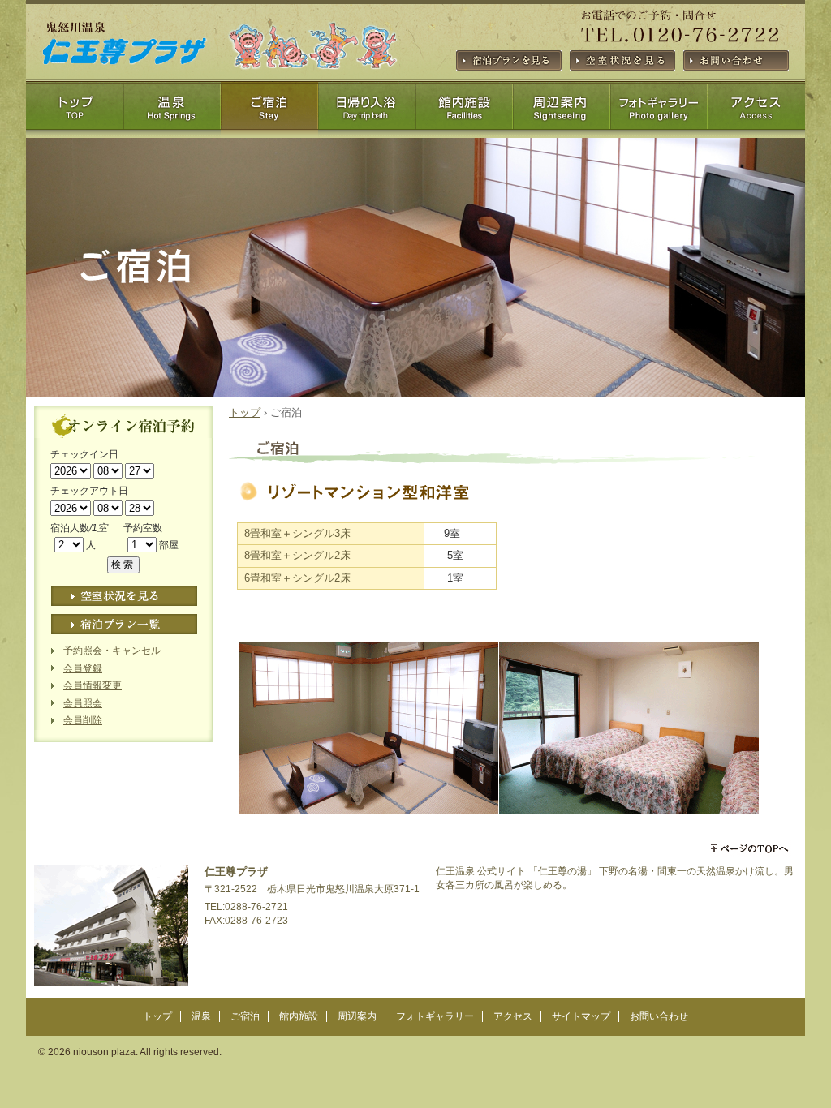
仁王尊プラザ (100, 95)
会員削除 (82, 720)
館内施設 (367, 113)
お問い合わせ (659, 1016)
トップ (74, 113)
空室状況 (124, 596)
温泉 (172, 113)
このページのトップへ (750, 848)
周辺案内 (464, 113)
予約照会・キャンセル (112, 650)
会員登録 (82, 668)
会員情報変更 (92, 685)
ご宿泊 (269, 113)
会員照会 (82, 703)
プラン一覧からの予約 (124, 624)
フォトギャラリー (561, 113)
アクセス (659, 113)
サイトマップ (756, 113)
